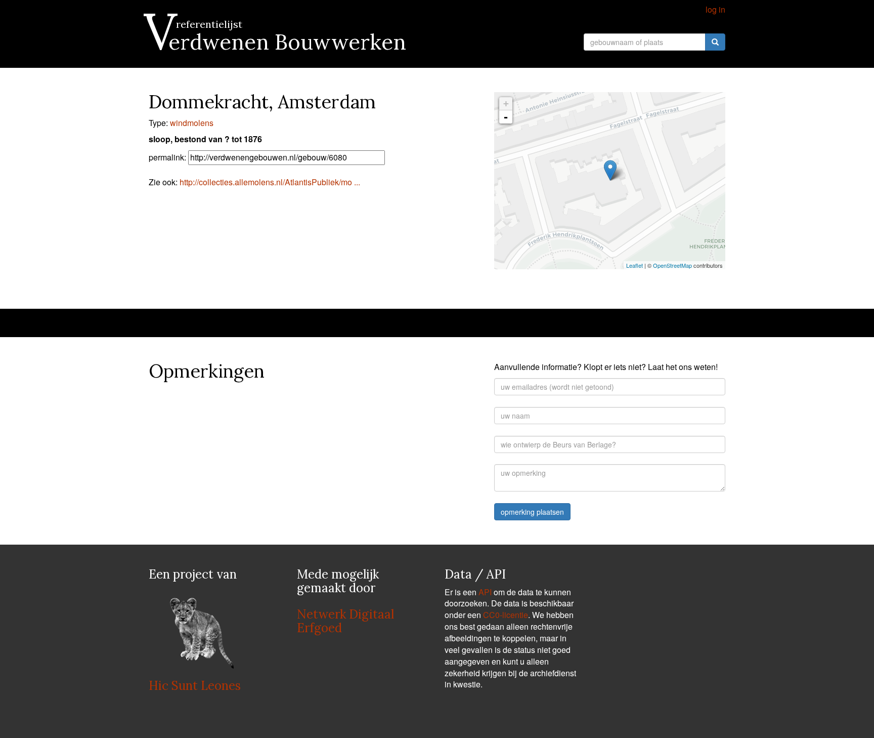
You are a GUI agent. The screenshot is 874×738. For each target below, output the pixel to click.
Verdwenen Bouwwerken (277, 42)
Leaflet (634, 265)
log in (715, 9)
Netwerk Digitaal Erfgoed (345, 620)
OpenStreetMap (672, 265)
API (485, 592)
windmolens (191, 123)
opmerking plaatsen (532, 512)
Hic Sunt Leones (195, 685)
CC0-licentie (505, 615)
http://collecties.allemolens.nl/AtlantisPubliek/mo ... (270, 182)
